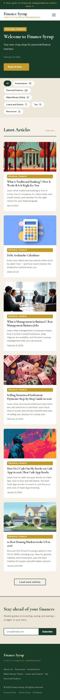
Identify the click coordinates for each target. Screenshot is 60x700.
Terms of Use (24, 692)
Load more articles (29, 582)
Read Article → (16, 66)
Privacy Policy (10, 692)
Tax (37, 104)
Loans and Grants (16, 104)
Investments (23, 83)
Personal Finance (16, 90)
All (7, 83)
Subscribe (47, 631)
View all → (51, 130)
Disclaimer (37, 692)
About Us (8, 669)
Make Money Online (17, 97)
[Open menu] (53, 15)
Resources (13, 111)
